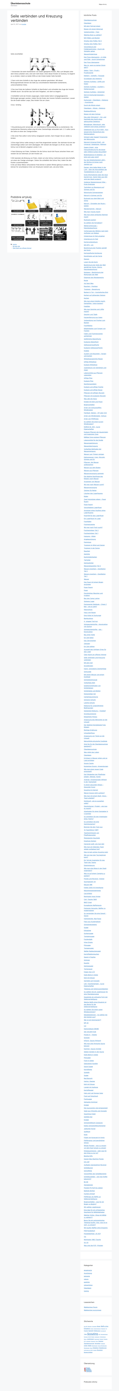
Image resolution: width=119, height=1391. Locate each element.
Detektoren (103, 1348)
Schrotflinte (88, 1171)
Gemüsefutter (89, 563)
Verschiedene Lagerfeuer (93, 507)
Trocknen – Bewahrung (92, 289)
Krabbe (86, 351)
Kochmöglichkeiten (90, 557)
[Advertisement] (43, 40)
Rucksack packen (90, 220)
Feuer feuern (88, 504)
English (88, 1369)
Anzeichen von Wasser (92, 481)
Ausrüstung (88, 1273)
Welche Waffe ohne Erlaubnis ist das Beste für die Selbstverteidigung (95, 1004)
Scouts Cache (89, 763)
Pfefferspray (97, 1330)
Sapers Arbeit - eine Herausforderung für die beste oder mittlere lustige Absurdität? (95, 150)
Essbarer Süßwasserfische (93, 348)
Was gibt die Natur (90, 399)
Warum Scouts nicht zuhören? (94, 793)
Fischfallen (87, 521)
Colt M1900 (88, 893)
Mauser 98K (88, 885)
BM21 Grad (88, 902)
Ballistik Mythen (89, 1191)
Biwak (98, 1326)
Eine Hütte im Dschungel (92, 615)
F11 (106, 1328)
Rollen (86, 496)
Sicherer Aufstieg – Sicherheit (94, 92)
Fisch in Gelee (89, 1061)
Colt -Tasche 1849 (90, 899)
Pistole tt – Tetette (90, 1035)
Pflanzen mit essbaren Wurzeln (95, 396)
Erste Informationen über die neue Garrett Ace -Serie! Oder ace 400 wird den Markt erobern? (96, 177)
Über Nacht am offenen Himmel (22, 248)
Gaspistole (96, 1339)
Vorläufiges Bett (89, 683)
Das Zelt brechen (90, 641)
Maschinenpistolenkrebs (92, 890)
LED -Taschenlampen (103, 1334)
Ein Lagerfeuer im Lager (92, 518)
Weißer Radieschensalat (92, 951)
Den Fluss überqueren (91, 62)
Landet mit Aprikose (91, 1087)
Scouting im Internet (91, 790)
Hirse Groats (88, 942)
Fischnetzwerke (89, 524)
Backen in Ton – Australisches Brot (96, 292)
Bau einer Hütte (89, 635)
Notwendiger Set (90, 694)
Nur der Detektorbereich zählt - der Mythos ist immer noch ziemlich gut (95, 162)
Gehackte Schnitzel (90, 1102)
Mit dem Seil (16, 246)
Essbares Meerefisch (91, 342)
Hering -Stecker (89, 1081)
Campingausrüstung (91, 697)
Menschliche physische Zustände (95, 741)
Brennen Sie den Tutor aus (93, 827)
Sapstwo (100, 1341)
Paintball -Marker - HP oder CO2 (95, 413)
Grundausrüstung (90, 714)
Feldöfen (87, 306)
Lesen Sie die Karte (91, 262)
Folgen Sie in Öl (89, 972)
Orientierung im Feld (91, 239)
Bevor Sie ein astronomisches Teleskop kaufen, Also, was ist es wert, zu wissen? (95, 1223)
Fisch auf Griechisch (91, 1096)
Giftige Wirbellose (90, 362)
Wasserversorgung (90, 487)
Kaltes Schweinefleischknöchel (94, 1126)
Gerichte (87, 554)
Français (89, 1371)
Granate (87, 1038)
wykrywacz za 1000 (88, 1350)
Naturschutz (88, 609)
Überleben (87, 23)
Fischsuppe (88, 1099)
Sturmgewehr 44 (90, 882)
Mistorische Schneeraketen (93, 192)
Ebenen (86, 259)
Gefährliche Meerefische (92, 339)
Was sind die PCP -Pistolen (93, 1245)
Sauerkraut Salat (90, 1114)
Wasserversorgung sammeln (94, 473)
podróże (87, 1282)
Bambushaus (88, 618)
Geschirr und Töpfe (90, 314)
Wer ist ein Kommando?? (92, 1020)
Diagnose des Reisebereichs (94, 277)
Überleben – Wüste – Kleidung (94, 108)
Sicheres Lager (89, 601)
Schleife (86, 1072)
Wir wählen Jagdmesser (92, 1207)
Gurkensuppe (88, 933)
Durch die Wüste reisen (92, 105)
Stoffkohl (87, 1132)
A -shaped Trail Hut (91, 621)
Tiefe (85, 1334)
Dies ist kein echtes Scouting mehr (96, 852)
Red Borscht (88, 1078)
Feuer (86, 590)
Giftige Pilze (88, 378)
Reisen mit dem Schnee (92, 114)
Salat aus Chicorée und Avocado (95, 1111)
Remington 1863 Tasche (92, 1239)
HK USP (86, 1162)
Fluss (97, 1341)
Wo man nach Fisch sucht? (93, 527)
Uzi (85, 1026)
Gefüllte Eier (88, 1117)
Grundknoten (88, 666)
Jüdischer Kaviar (89, 1129)
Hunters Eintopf (89, 1194)
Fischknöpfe (88, 939)
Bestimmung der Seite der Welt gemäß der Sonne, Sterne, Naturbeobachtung (95, 267)
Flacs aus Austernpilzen (92, 922)
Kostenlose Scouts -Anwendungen (96, 766)
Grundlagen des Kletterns (93, 79)
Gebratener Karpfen (91, 1063)
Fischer (86, 1330)
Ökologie (103, 1328)
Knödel (86, 1105)
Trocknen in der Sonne (92, 548)
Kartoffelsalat (88, 1090)
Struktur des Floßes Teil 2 (93, 41)
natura (86, 1279)
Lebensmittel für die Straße (93, 440)
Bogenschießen (89, 405)
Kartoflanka (88, 1069)
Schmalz (87, 960)
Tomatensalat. (89, 948)
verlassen (88, 1341)
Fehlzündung (103, 1336)
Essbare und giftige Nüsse (93, 390)
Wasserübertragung (91, 446)
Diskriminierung (89, 865)
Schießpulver (88, 1168)
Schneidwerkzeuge (90, 680)
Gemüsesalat (88, 966)
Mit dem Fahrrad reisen (92, 26)
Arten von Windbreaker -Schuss (95, 416)
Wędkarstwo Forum (90, 1307)
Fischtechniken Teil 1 (91, 533)
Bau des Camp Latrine (91, 598)
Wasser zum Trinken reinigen (94, 454)
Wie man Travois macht (92, 212)
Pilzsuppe (87, 945)
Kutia (85, 1134)
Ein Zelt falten (89, 638)
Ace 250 (85, 1326)
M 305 (89, 1336)
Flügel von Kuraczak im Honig (94, 1137)
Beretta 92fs (88, 1156)
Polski (88, 1368)
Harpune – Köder (90, 536)
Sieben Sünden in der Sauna (94, 1052)
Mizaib (92, 1336)
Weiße (89, 1345)
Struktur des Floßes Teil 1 (93, 44)
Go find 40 (103, 1330)
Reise (91, 1348)
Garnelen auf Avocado (91, 981)
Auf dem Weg (88, 283)
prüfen (86, 1345)
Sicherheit (94, 1326)
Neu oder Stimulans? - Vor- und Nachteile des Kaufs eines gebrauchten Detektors (95, 119)
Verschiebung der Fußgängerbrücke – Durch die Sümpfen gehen (94, 49)
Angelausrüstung (90, 539)
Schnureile (87, 672)
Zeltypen (87, 643)
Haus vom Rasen (90, 612)
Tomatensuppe (89, 936)
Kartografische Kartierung (93, 253)
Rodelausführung (90, 111)
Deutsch (89, 1370)
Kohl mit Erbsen (89, 978)
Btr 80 (86, 1182)
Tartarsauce (88, 969)
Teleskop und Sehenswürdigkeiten (96, 989)
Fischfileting (88, 326)
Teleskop (103, 1343)
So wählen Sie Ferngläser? (93, 223)
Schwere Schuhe (90, 700)
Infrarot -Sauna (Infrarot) (92, 1041)
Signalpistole (88, 1185)
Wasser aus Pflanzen (91, 470)
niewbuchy (97, 1336)
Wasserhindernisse (90, 54)
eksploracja (88, 1270)
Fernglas (86, 1336)
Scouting (92, 1333)
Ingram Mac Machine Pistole (94, 1159)
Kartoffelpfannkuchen (91, 954)
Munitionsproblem (90, 384)
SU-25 (86, 1242)
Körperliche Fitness (90, 717)
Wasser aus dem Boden (92, 467)
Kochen (86, 298)
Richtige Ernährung (90, 730)
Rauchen (87, 551)
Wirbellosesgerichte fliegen (93, 359)
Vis (85, 1237)
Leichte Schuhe (89, 703)
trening (15, 244)
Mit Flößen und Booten (92, 38)
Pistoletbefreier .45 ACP (92, 1234)
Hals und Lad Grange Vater (93, 1093)
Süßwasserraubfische (91, 345)
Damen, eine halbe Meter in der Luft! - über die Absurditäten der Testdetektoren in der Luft (95, 170)
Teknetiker (98, 1343)
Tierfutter (87, 560)
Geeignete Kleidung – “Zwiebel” (95, 711)
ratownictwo (88, 1285)
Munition (90, 1326)
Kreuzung (93, 1341)
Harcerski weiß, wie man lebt (94, 844)
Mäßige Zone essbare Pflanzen (95, 437)
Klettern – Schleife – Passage (94, 76)
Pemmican (87, 542)
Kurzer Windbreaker (102, 1345)
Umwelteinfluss (89, 733)
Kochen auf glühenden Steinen (94, 295)
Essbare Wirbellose (90, 365)
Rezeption (100, 1350)
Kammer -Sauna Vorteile (92, 1049)
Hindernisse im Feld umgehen (94, 236)
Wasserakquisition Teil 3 (92, 566)
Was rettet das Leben (91, 752)
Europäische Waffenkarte (92, 905)
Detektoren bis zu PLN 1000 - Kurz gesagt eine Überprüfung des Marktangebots (96, 132)
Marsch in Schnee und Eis (93, 195)
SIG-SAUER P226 (90, 1032)
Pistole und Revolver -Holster (94, 879)
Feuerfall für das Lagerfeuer (94, 516)
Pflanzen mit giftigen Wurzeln (94, 393)
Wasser (86, 579)
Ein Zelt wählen (89, 646)
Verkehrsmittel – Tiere (91, 32)
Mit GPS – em (88, 245)
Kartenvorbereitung (90, 242)
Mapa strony (103, 4)
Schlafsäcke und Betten (92, 691)
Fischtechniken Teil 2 (91, 530)
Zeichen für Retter (90, 490)
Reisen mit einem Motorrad (93, 29)
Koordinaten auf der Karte (93, 256)
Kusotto (86, 963)
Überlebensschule (20, 3)
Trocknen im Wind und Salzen (94, 545)
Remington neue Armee (92, 896)
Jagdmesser (90, 1339)
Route (86, 280)
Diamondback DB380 (91, 1029)
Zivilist (91, 1328)
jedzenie (87, 1276)
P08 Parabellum (89, 1231)
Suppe (86, 927)
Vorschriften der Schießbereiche (95, 1174)
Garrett (90, 1331)
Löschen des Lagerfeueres (93, 493)
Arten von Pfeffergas (91, 419)
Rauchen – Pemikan (91, 286)
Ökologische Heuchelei (92, 838)
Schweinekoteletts (90, 924)
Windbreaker (94, 1345)
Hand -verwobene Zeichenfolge (95, 669)
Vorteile (95, 1350)
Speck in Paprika (89, 957)
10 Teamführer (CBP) (91, 830)
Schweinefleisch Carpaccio (93, 1123)
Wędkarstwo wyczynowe (92, 1310)
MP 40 (86, 1023)
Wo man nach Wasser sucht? (94, 484)
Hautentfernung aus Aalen (93, 317)
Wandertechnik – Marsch (92, 209)
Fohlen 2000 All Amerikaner (93, 888)
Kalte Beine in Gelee (91, 975)
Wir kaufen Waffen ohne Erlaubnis (96, 1228)
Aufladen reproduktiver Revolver (95, 1165)
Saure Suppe (88, 1066)
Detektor (96, 1348)
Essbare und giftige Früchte (93, 387)
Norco (85, 1339)
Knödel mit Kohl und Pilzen (93, 402)
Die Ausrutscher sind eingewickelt (96, 1108)
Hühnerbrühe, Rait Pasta (92, 919)
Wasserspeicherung (91, 443)
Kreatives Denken (90, 841)
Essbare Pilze (88, 381)
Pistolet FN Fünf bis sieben (93, 1188)
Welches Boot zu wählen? (93, 35)
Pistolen (101, 1339)
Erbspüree (87, 930)
